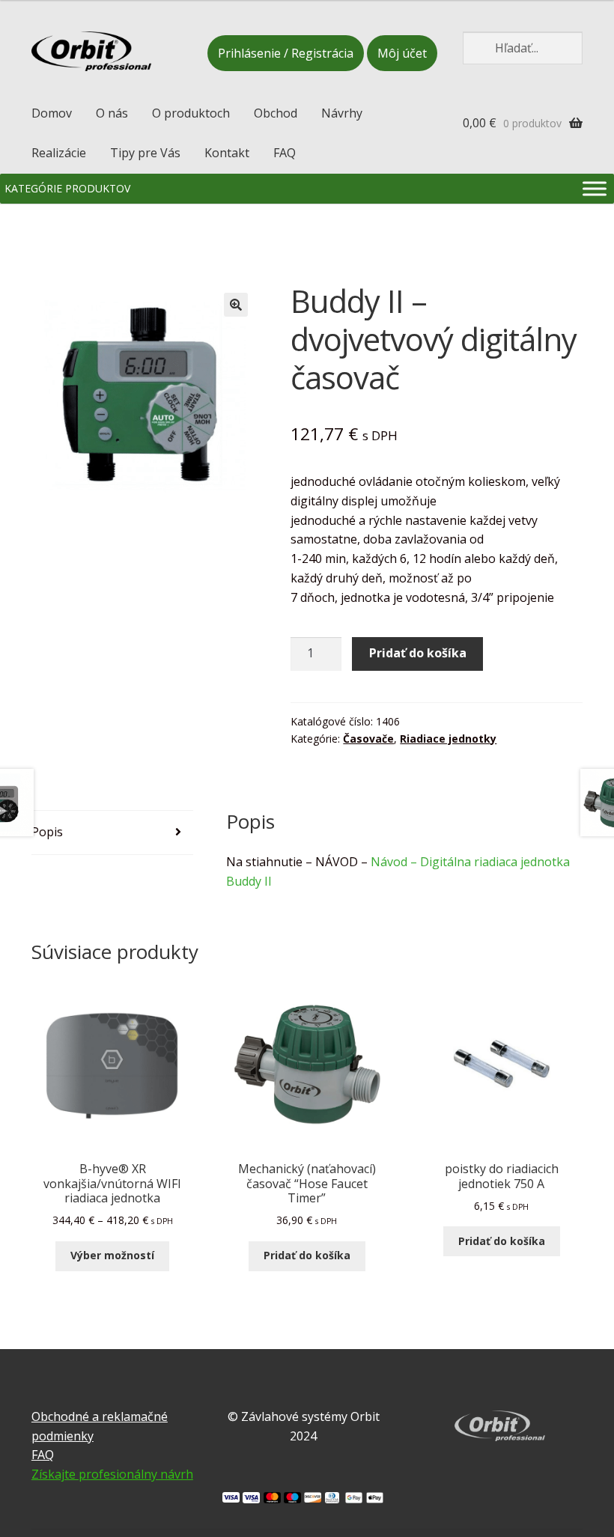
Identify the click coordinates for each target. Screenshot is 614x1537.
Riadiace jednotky (448, 738)
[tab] (112, 833)
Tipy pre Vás (145, 152)
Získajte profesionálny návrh (112, 1474)
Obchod (275, 113)
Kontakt (226, 152)
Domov (51, 113)
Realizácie (58, 152)
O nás (112, 113)
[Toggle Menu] (595, 188)
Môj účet (402, 53)
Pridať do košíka (417, 653)
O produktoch (191, 113)
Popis (47, 832)
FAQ (284, 152)
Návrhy (341, 113)
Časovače (368, 738)
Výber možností (112, 1255)
